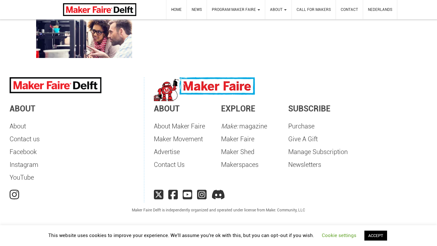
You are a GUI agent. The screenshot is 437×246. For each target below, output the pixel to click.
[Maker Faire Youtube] (187, 194)
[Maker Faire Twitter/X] (158, 194)
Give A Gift (303, 139)
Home (176, 9)
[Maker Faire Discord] (218, 194)
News (197, 9)
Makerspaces (239, 164)
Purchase (301, 126)
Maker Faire (237, 139)
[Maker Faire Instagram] (202, 194)
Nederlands (380, 9)
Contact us (25, 139)
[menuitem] (176, 9)
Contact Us (169, 164)
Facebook (23, 152)
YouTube (22, 177)
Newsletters (304, 164)
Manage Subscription (318, 152)
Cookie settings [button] (339, 235)
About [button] (276, 9)
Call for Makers (314, 9)
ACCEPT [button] (375, 235)
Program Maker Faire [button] (234, 9)
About (18, 126)
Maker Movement (178, 139)
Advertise (167, 152)
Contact (349, 9)
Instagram (24, 164)
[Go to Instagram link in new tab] (14, 194)
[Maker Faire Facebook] (173, 194)
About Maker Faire (179, 126)
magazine (244, 126)
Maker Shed (237, 152)
